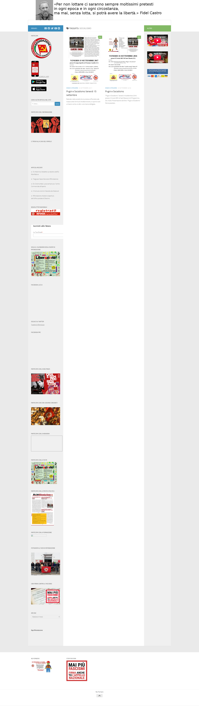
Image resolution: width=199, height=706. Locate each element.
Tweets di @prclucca (37, 325)
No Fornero (35, 23)
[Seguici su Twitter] (52, 28)
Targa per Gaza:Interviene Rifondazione (45, 179)
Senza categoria (72, 88)
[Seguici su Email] (45, 28)
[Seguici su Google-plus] (59, 28)
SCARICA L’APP (44, 77)
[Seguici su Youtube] (55, 28)
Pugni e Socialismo (114, 91)
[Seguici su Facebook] (49, 28)
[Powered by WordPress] (39, 701)
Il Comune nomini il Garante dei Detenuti (46, 191)
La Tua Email (38, 232)
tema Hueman (55, 701)
